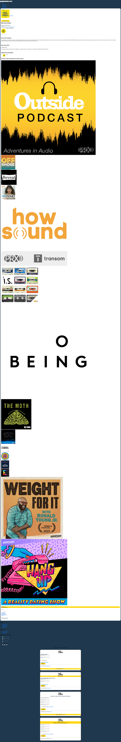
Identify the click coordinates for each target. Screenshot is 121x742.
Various (13, 26)
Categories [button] (4, 4)
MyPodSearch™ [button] (4, 7)
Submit (43, 709)
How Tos (7, 618)
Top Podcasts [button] (4, 5)
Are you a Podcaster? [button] (5, 13)
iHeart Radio (3, 613)
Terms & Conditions (5, 631)
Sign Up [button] (3, 9)
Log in (43, 663)
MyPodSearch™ (5, 624)
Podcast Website (4, 614)
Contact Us (4, 633)
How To (3, 627)
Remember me (44, 660)
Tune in (2, 615)
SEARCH (10, 1)
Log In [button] (3, 12)
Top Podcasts (4, 625)
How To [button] (3, 8)
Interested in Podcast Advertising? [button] (7, 15)
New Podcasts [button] (4, 6)
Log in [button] (51, 711)
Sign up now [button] (48, 688)
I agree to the (47, 706)
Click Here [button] (62, 668)
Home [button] (3, 3)
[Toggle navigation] (0, 2)
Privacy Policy (4, 632)
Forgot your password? (44, 662)
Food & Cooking (8, 26)
